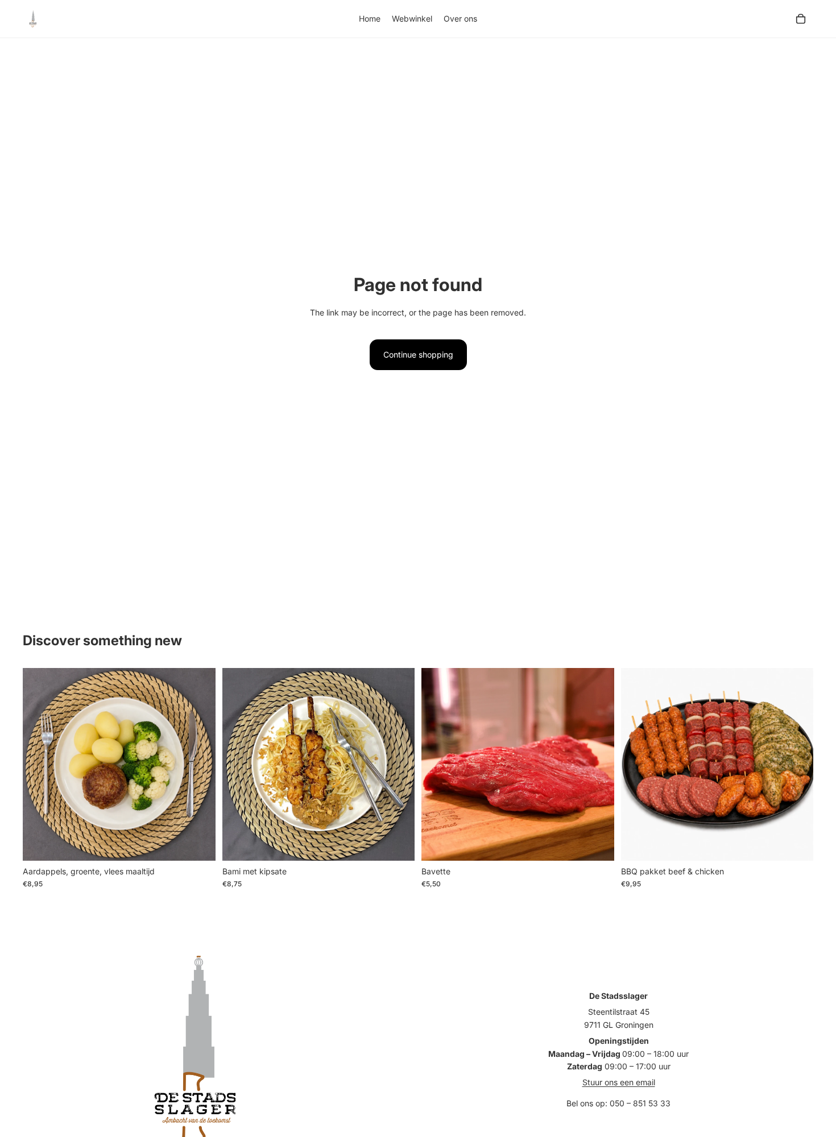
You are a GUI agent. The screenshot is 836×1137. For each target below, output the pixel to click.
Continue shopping (418, 354)
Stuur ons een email (618, 1082)
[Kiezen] (596, 843)
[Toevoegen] (198, 843)
